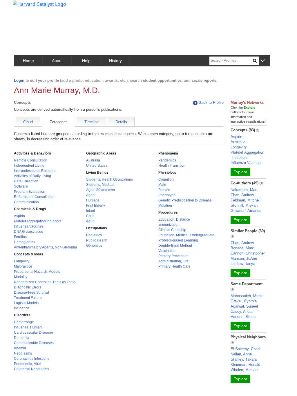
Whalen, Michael (244, 370)
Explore (240, 172)
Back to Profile (211, 102)
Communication (26, 202)
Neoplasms (23, 353)
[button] (262, 61)
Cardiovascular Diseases (34, 332)
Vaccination (167, 251)
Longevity (21, 261)
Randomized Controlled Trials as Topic (44, 282)
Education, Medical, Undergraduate (186, 235)
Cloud (28, 122)
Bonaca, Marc (242, 248)
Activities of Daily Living (32, 176)
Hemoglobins (24, 242)
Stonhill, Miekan (244, 205)
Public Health (96, 240)
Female (164, 190)
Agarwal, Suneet (244, 306)
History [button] (115, 60)
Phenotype (166, 195)
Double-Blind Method (175, 246)
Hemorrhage (24, 322)
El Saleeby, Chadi (245, 349)
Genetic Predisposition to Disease (185, 200)
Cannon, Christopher (248, 253)
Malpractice (23, 266)
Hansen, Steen (243, 317)
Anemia (20, 348)
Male (162, 185)
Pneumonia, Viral (27, 364)
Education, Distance (174, 219)
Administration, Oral (173, 261)
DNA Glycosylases (28, 232)
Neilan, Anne (241, 354)
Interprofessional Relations (35, 171)
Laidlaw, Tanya (243, 263)
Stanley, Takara (244, 359)
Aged (90, 195)
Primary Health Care (174, 266)
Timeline (91, 122)
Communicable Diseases (34, 343)
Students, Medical (100, 185)
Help (86, 60)
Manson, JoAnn (244, 258)
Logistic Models (26, 303)
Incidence (21, 308)
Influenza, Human (28, 327)
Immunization (169, 225)
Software (21, 186)
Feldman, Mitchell (245, 200)
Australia (93, 160)
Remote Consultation (30, 160)
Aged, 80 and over (100, 190)
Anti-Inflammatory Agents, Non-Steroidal (45, 247)
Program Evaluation (29, 192)
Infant (90, 211)
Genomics (94, 246)
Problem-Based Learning (178, 240)
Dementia (21, 338)
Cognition (166, 179)
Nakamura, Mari (244, 190)
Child (90, 216)
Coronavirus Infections (31, 359)
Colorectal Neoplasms (31, 369)
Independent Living (29, 166)
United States (96, 166)
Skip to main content (24, 7)
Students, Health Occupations (109, 179)
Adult (90, 221)
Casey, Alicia (241, 311)
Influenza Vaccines (29, 226)
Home (28, 60)
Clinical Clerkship (172, 230)
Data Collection (26, 181)
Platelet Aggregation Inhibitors (37, 221)
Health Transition (171, 166)
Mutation (165, 206)
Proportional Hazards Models (37, 272)
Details (121, 122)
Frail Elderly (95, 206)
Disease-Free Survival (31, 292)
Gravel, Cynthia (244, 301)
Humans (92, 200)
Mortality (20, 277)
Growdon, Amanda (246, 210)
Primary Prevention (173, 256)
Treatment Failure (28, 298)
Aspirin (19, 216)
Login (19, 80)
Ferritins (20, 237)
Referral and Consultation (34, 197)
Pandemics (167, 160)
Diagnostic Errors (27, 287)
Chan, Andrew (242, 195)
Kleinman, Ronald (245, 364)
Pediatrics (94, 235)
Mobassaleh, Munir (246, 296)
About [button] (57, 60)
